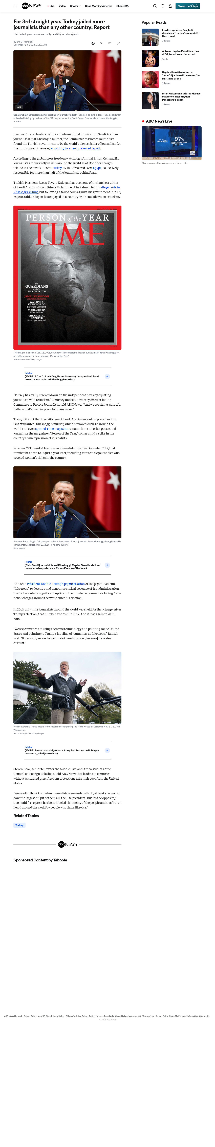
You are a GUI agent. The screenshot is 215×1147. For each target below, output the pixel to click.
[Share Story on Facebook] (93, 43)
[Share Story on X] (101, 43)
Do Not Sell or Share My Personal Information (177, 1016)
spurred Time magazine (51, 428)
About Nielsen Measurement (128, 1016)
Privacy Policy (30, 1016)
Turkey (56, 167)
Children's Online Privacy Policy (80, 1016)
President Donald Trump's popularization (56, 583)
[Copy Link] (118, 43)
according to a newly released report (75, 148)
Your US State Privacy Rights (51, 1016)
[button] (15, 6)
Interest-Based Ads (105, 1016)
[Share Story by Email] (110, 43)
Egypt (97, 167)
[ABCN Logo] (31, 6)
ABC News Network (13, 1016)
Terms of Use (148, 1016)
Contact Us (204, 1016)
